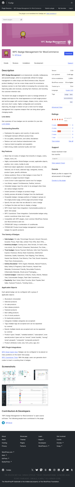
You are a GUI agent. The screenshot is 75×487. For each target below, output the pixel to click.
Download (68, 53)
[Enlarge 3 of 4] (46, 372)
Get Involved (61, 436)
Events (59, 439)
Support (70, 63)
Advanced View (57, 107)
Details (6, 63)
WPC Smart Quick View (10, 352)
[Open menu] (72, 2)
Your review (56, 141)
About (4, 436)
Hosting (4, 443)
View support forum (58, 163)
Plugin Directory (7, 8)
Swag (59, 446)
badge (66, 94)
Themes (23, 439)
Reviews (15, 63)
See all (71, 141)
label (71, 94)
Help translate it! (51, 13)
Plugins (22, 443)
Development (38, 63)
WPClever (18, 55)
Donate (60, 443)
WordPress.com (8, 452)
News (4, 439)
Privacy (4, 446)
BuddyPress (7, 462)
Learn (40, 436)
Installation (26, 63)
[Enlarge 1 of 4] (14, 372)
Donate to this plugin (59, 180)
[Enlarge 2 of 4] (30, 372)
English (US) (69, 90)
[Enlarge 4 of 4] (46, 387)
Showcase (23, 436)
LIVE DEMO (6, 124)
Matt (4, 455)
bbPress (5, 458)
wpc (71, 102)
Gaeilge (8, 470)
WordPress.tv (43, 446)
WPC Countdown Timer (10, 357)
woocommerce (68, 98)
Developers (42, 443)
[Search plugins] (21, 19)
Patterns (23, 446)
